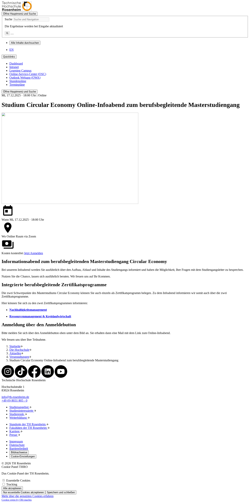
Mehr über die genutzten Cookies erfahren (28, 496)
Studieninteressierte (21, 410)
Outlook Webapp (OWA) (24, 77)
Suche (8, 19)
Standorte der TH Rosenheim (27, 424)
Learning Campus (20, 70)
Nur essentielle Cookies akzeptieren (23, 492)
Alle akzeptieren (12, 488)
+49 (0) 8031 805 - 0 (14, 400)
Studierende (17, 414)
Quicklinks (9, 56)
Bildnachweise (19, 452)
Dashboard (16, 63)
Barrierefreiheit (18, 448)
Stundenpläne (17, 81)
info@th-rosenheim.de (15, 397)
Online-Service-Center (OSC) (27, 74)
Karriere (14, 431)
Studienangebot (19, 407)
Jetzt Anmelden (33, 253)
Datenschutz (17, 445)
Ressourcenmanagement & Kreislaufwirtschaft (40, 316)
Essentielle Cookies (18, 480)
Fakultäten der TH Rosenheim (28, 427)
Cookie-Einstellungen (23, 456)
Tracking (11, 484)
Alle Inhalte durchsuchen (25, 42)
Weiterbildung (18, 417)
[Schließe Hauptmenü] (12, 34)
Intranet (14, 67)
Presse (13, 434)
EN (11, 49)
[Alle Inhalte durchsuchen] (7, 33)
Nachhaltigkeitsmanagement (28, 309)
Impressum (16, 441)
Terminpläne (17, 84)
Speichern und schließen (61, 492)
